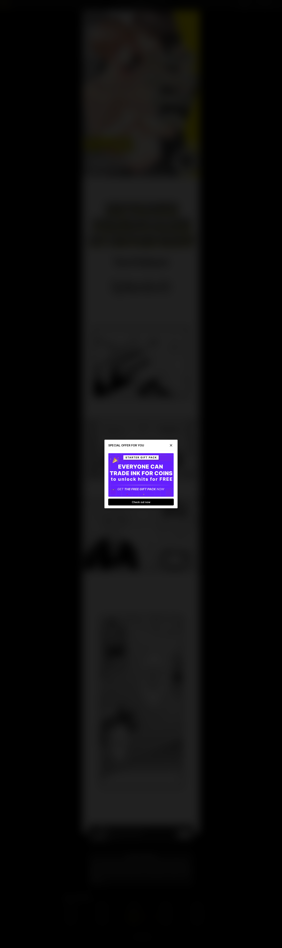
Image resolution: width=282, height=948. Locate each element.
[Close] (171, 445)
